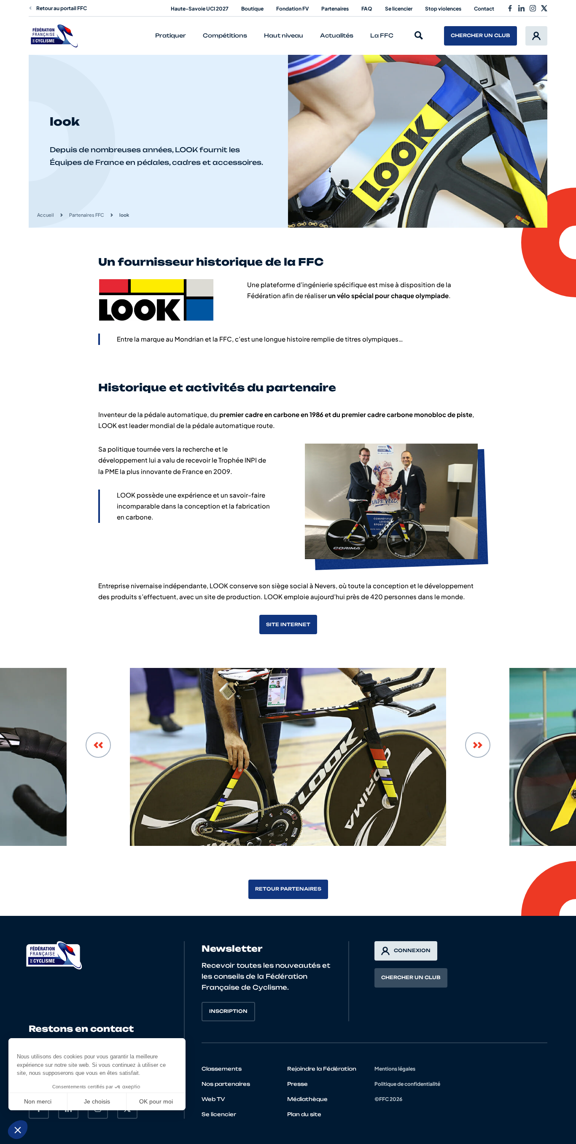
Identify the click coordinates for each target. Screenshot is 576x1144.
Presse (297, 1084)
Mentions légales (394, 1069)
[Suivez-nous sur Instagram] (533, 8)
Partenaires (335, 8)
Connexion (412, 950)
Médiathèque (307, 1099)
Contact (484, 8)
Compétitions (225, 35)
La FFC (381, 35)
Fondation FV (292, 8)
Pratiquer (170, 35)
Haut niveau (283, 35)
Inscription (228, 1011)
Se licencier (398, 8)
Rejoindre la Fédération (321, 1069)
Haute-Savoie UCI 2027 (200, 8)
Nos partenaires (226, 1084)
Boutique (252, 8)
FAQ (366, 8)
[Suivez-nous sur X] (544, 8)
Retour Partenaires (288, 889)
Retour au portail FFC (61, 8)
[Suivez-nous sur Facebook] (510, 8)
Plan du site (304, 1114)
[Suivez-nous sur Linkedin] (521, 8)
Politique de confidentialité (407, 1084)
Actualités (336, 35)
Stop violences (443, 8)
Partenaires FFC (86, 215)
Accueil (45, 215)
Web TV (213, 1099)
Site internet (288, 624)
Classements (222, 1069)
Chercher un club (480, 35)
